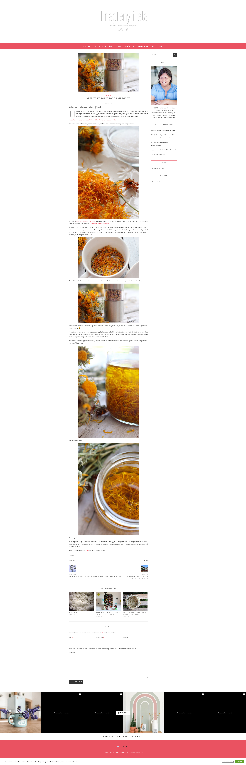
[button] (20, 712)
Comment (72, 652)
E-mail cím (100, 637)
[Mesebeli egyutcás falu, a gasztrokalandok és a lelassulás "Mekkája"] (144, 568)
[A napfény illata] (123, 747)
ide (88, 550)
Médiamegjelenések (141, 46)
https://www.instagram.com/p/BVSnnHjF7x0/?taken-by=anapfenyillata (92, 120)
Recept (118, 46)
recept (108, 95)
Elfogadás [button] (239, 762)
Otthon (102, 46)
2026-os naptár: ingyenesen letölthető (163, 130)
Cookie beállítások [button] (228, 762)
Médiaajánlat (157, 46)
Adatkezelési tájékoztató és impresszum (116, 752)
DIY (94, 46)
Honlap (125, 637)
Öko (110, 46)
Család (127, 46)
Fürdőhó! (73, 612)
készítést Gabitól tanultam (85, 221)
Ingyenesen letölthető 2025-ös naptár (163, 150)
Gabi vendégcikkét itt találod (99, 224)
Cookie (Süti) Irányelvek (136, 752)
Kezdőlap (86, 46)
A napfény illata (123, 16)
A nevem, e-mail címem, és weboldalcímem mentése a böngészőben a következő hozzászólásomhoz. (102, 649)
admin (73, 560)
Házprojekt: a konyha (158, 154)
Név (71, 637)
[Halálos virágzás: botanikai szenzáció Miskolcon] (72, 568)
